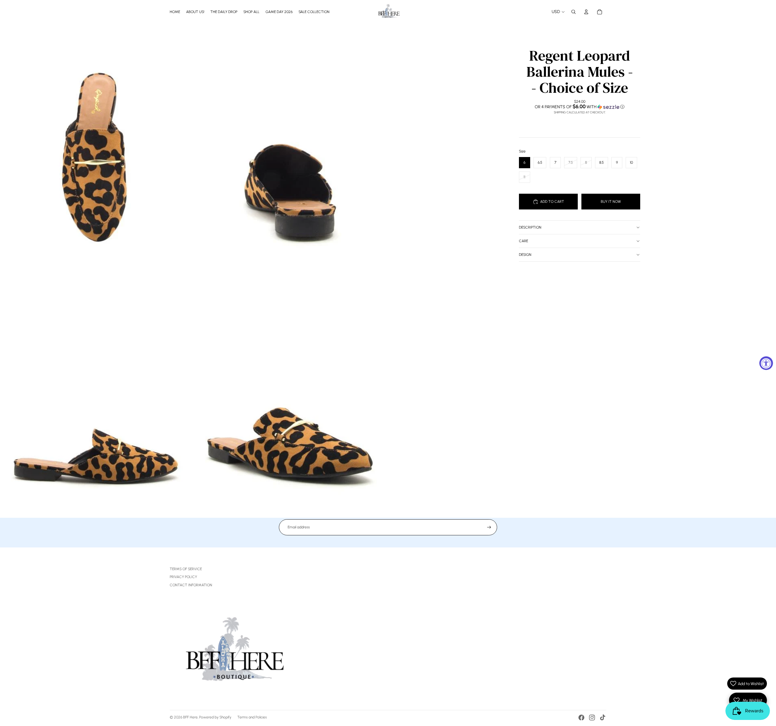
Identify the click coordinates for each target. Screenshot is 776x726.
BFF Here (190, 717)
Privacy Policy (183, 577)
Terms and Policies (252, 717)
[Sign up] (489, 527)
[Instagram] (592, 717)
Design (525, 255)
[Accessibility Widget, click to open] (766, 363)
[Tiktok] (602, 717)
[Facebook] (581, 717)
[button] (579, 107)
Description (530, 227)
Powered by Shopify (215, 717)
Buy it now (611, 201)
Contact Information (191, 585)
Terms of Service (186, 569)
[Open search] (573, 11)
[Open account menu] (586, 11)
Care (523, 241)
